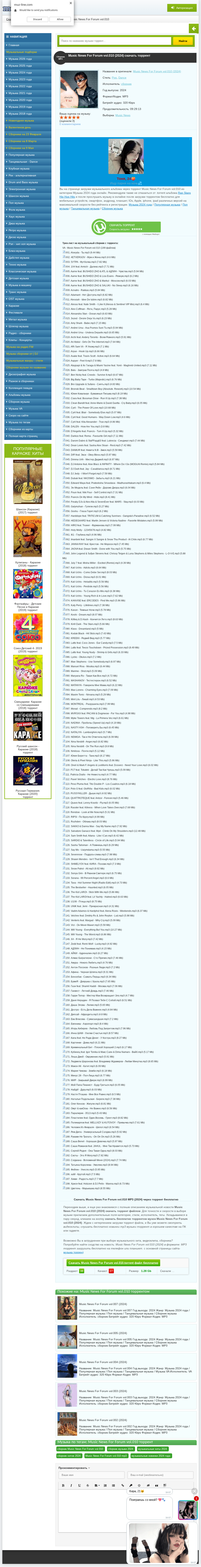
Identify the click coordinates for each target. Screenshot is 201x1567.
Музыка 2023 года (20, 79)
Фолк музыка (17, 209)
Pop (114, 77)
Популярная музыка (167, 204)
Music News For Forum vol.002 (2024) (103, 1420)
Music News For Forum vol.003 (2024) (103, 1391)
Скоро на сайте (18, 415)
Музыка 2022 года (20, 86)
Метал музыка (18, 319)
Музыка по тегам (19, 422)
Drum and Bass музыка (23, 182)
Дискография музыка (22, 374)
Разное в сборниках (21, 381)
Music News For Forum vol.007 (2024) (103, 1304)
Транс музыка (17, 292)
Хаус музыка (17, 216)
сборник (126, 83)
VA (190, 1371)
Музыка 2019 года (20, 106)
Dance (122, 77)
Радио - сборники (20, 333)
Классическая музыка (22, 271)
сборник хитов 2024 (68, 1455)
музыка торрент (73, 1252)
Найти (183, 41)
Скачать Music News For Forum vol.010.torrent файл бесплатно (113, 1262)
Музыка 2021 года (20, 93)
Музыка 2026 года (20, 58)
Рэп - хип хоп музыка (22, 244)
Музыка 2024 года (140, 204)
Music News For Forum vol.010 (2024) (157, 71)
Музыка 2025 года (20, 65)
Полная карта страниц (23, 436)
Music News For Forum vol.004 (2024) (103, 1362)
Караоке (14, 305)
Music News (122, 115)
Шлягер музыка (18, 326)
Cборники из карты (21, 429)
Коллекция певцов (20, 388)
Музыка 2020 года (20, 100)
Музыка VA (15, 408)
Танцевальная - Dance (23, 161)
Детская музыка (19, 278)
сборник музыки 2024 (120, 1448)
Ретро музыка (17, 230)
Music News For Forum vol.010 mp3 (106, 1455)
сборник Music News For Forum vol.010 (80, 1448)
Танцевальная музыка (85, 208)
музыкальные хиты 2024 (152, 1448)
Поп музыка (16, 202)
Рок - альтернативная (22, 175)
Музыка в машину (20, 285)
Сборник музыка (112, 208)
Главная (14, 45)
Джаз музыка (17, 223)
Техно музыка (17, 264)
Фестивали (16, 312)
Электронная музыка (22, 189)
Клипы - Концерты (20, 340)
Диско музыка (17, 237)
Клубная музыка (19, 168)
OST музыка (16, 298)
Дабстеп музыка (19, 257)
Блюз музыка (17, 250)
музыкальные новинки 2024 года (151, 1455)
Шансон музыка (19, 196)
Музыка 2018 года (20, 113)
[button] (63, 1485)
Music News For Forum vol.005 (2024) (103, 1333)
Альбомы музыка (19, 394)
